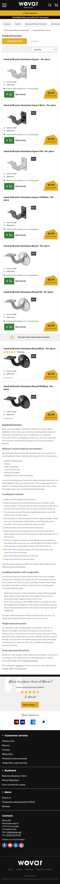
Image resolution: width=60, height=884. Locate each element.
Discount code (30, 876)
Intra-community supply (13, 784)
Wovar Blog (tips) (10, 780)
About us (6, 797)
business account (30, 660)
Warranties (7, 754)
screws (5, 668)
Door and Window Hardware (35, 24)
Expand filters (15, 41)
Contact (6, 749)
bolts (11, 668)
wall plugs (22, 668)
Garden (18, 24)
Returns (6, 745)
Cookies (19, 869)
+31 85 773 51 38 (13, 835)
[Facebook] (5, 845)
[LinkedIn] (16, 845)
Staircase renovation (41, 30)
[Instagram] (21, 845)
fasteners (20, 665)
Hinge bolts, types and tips (14, 762)
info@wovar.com (14, 832)
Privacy (10, 869)
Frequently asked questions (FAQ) (18, 801)
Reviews (6, 806)
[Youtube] (10, 845)
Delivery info (8, 741)
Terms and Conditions (44, 869)
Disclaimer (29, 869)
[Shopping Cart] (56, 5)
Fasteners (7, 24)
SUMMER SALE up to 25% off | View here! (30, 17)
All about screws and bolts (14, 758)
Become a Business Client (14, 775)
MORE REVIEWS (29, 705)
